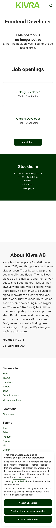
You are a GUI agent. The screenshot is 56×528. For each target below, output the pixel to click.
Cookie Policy (19, 481)
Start (5, 373)
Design (6, 449)
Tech (5, 428)
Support (7, 441)
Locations (8, 382)
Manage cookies (12, 400)
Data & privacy (11, 395)
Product (7, 436)
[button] (50, 5)
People (6, 386)
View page (28, 188)
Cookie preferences (28, 519)
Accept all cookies (28, 503)
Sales (5, 432)
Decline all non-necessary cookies (28, 511)
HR (4, 445)
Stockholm (8, 414)
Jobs (5, 391)
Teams (6, 378)
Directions (28, 184)
